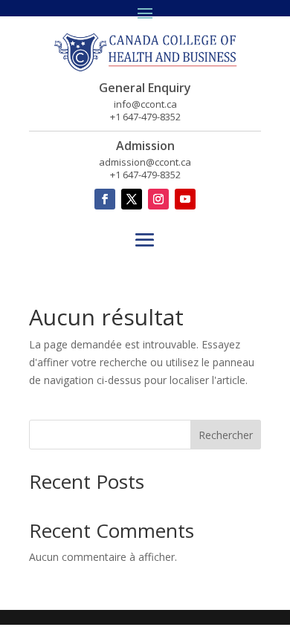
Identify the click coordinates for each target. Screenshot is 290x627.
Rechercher (226, 435)
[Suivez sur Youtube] (185, 199)
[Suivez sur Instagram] (158, 199)
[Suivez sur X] (131, 199)
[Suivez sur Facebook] (104, 199)
